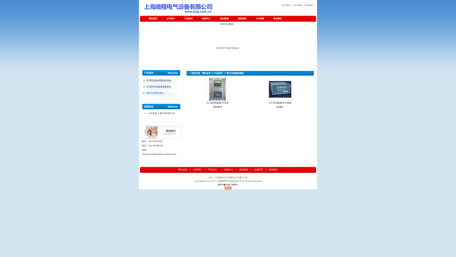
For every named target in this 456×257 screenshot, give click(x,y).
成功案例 (224, 18)
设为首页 (286, 5)
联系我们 (309, 5)
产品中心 (212, 169)
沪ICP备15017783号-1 (228, 184)
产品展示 (188, 18)
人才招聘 (260, 18)
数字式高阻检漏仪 (235, 73)
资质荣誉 (242, 18)
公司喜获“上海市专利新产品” (161, 113)
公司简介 (171, 18)
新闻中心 (206, 18)
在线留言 (258, 169)
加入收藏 (297, 5)
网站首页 (153, 18)
